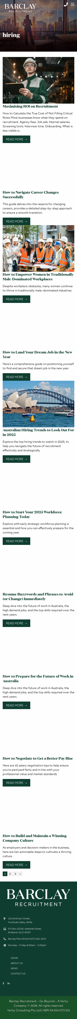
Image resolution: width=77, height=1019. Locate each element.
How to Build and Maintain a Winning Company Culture (35, 838)
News (14, 968)
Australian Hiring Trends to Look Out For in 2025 (38, 432)
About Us (17, 963)
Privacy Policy (38, 1014)
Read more (14, 139)
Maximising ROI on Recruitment (30, 106)
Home (14, 957)
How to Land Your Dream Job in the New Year (37, 354)
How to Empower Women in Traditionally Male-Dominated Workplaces (38, 276)
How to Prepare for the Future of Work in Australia (38, 678)
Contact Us (18, 973)
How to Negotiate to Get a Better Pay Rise (38, 758)
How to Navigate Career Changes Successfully (31, 194)
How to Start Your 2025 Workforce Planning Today (32, 514)
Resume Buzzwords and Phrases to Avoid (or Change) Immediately (38, 596)
